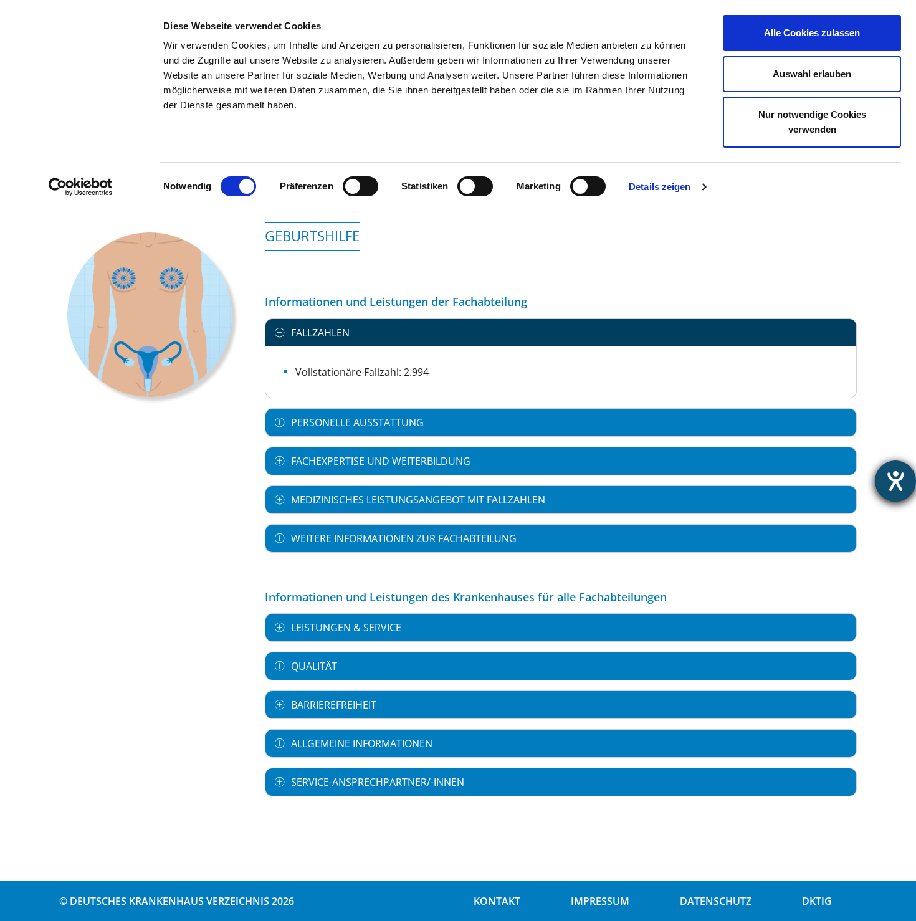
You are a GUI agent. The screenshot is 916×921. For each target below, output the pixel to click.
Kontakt (497, 901)
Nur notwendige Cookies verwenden (812, 122)
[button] (560, 332)
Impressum (600, 901)
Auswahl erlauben (812, 74)
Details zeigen (659, 186)
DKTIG (817, 901)
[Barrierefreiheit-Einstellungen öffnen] (895, 481)
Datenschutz (715, 901)
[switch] (360, 186)
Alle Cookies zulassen (812, 32)
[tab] (560, 332)
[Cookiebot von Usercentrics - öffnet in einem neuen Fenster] (80, 187)
